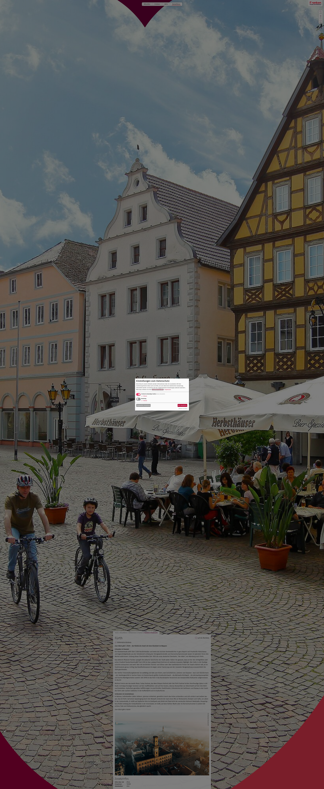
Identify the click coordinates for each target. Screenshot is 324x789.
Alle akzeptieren (182, 405)
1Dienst (144, 396)
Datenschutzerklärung (158, 389)
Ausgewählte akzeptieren (143, 405)
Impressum (168, 389)
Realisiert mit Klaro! (183, 408)
